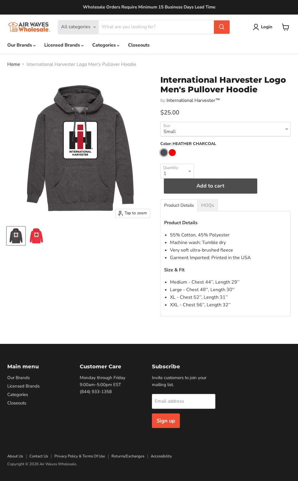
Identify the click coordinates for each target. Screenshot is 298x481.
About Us (15, 456)
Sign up (166, 420)
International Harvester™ (193, 100)
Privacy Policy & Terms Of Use (79, 456)
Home (13, 64)
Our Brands (20, 45)
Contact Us (38, 456)
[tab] (179, 205)
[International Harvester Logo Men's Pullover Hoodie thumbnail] (16, 236)
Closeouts (139, 45)
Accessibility (161, 456)
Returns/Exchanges (127, 456)
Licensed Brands (62, 45)
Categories (104, 45)
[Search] (222, 27)
